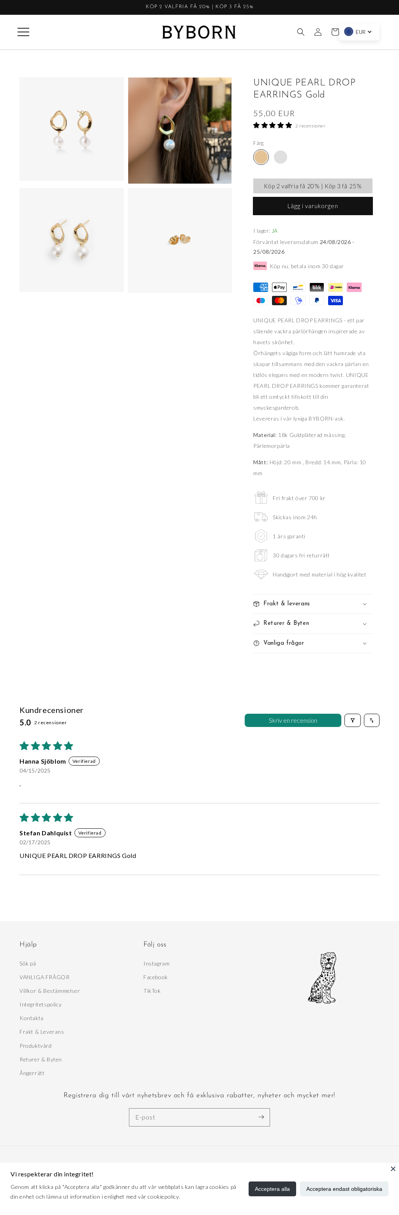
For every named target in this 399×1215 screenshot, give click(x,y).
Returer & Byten (40, 1059)
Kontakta (31, 1018)
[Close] (393, 1168)
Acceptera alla (272, 1189)
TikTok (152, 990)
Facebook (155, 977)
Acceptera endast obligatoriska (344, 1189)
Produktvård (35, 1045)
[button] (23, 32)
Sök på (27, 963)
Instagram (156, 963)
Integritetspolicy (40, 1004)
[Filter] (352, 720)
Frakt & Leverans (41, 1031)
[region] (199, 7)
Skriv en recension (293, 720)
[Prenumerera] (261, 1117)
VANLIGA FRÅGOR (44, 977)
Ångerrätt (31, 1073)
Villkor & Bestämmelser (49, 990)
